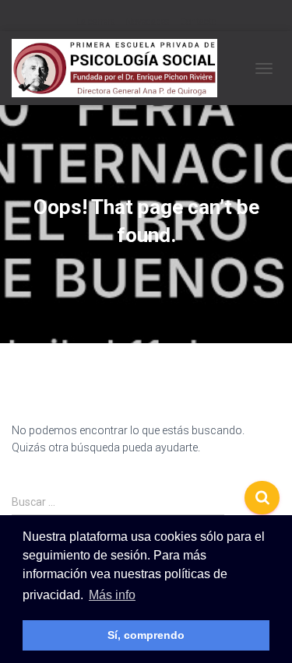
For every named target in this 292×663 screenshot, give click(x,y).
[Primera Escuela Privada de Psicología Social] (120, 68)
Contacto (198, 21)
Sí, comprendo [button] (146, 635)
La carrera (95, 21)
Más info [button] (112, 595)
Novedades (147, 21)
